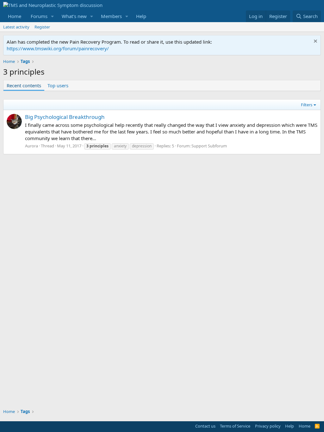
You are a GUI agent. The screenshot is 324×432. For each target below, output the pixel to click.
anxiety (120, 146)
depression (142, 146)
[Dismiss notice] (314, 42)
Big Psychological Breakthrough (65, 116)
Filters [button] (306, 105)
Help (141, 16)
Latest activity (16, 27)
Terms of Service (235, 426)
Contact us (205, 426)
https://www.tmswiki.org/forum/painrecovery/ (58, 48)
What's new (74, 16)
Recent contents (24, 85)
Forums (39, 16)
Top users (57, 85)
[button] (52, 16)
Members (111, 16)
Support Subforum (209, 146)
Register (42, 27)
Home (14, 16)
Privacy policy (268, 426)
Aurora (31, 146)
